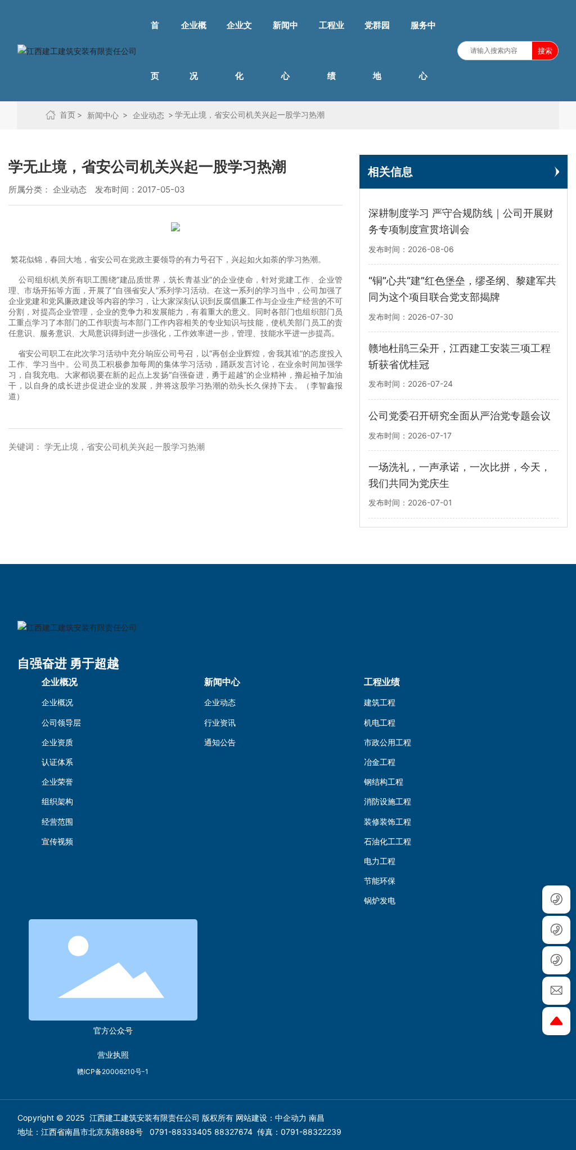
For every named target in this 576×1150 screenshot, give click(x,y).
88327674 (233, 1131)
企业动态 (70, 189)
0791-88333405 (181, 1131)
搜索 (545, 50)
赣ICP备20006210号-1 (112, 1071)
